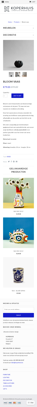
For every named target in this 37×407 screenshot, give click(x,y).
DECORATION (7, 380)
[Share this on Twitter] (9, 161)
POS (16, 399)
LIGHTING (6, 377)
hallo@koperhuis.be (17, 362)
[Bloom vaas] (18, 55)
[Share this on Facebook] (11, 161)
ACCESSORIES (7, 386)
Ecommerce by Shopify (26, 399)
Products (17, 22)
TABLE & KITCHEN (8, 383)
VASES (9, 156)
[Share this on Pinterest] (13, 161)
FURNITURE (6, 374)
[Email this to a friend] (16, 161)
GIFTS (5, 389)
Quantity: (6, 92)
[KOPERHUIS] (18, 8)
